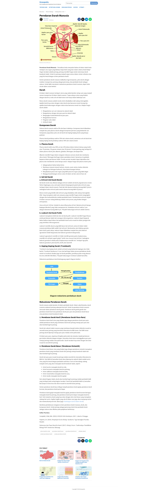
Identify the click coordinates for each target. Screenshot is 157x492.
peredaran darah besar (57, 431)
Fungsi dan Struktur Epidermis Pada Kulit (63, 477)
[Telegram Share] (86, 19)
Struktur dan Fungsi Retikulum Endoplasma (81, 477)
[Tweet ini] (82, 19)
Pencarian (94, 3)
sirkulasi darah (82, 431)
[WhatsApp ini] (90, 19)
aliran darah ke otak (45, 431)
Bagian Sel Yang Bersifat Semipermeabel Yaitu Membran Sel (82, 462)
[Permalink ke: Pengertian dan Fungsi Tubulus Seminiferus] (65, 454)
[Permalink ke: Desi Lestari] (41, 19)
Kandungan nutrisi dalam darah (73, 401)
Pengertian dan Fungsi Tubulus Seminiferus (63, 461)
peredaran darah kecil (71, 431)
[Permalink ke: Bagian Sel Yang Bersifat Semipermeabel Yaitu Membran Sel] (83, 455)
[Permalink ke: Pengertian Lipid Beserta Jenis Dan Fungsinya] (47, 471)
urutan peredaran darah (60, 434)
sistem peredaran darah (46, 434)
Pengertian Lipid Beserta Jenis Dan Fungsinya (46, 477)
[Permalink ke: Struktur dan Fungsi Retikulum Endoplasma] (83, 471)
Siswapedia (44, 2)
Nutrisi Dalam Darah (44, 460)
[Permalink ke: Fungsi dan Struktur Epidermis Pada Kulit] (65, 471)
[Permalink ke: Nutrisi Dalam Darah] (47, 454)
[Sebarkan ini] (79, 19)
